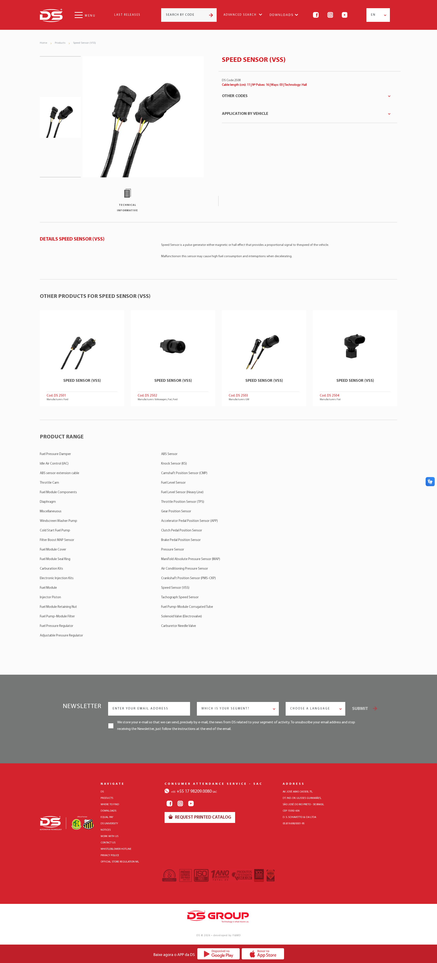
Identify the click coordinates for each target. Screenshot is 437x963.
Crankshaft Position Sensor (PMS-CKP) (188, 578)
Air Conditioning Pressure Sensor (184, 569)
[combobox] (378, 15)
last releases (127, 14)
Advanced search (240, 14)
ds (102, 791)
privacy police (110, 855)
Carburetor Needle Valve (178, 626)
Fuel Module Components (58, 492)
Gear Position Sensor (176, 511)
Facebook (316, 15)
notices (106, 830)
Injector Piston (50, 597)
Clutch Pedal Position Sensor (181, 530)
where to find (110, 804)
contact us (108, 842)
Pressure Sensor (172, 549)
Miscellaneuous (50, 511)
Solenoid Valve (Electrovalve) (181, 616)
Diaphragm (48, 502)
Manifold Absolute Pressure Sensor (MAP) (190, 559)
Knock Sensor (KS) (174, 463)
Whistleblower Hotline (116, 849)
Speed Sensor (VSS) (84, 43)
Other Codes (235, 96)
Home (43, 43)
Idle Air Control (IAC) (54, 463)
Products (60, 43)
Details (82, 358)
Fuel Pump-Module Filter (57, 616)
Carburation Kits (51, 569)
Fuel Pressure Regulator (56, 626)
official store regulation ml (120, 861)
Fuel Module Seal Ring (55, 559)
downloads (108, 811)
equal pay (107, 817)
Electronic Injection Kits (57, 578)
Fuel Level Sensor (173, 483)
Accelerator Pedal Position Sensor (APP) (189, 521)
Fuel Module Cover (53, 549)
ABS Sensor (169, 454)
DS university (109, 823)
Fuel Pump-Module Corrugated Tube (187, 607)
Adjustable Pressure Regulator (61, 635)
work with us (109, 836)
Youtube (344, 15)
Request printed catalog (202, 817)
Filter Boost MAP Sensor (57, 540)
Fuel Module (48, 588)
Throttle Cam (49, 483)
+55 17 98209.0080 (191, 791)
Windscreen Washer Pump (58, 521)
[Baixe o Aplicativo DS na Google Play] (218, 953)
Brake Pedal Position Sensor (181, 540)
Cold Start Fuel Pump (55, 530)
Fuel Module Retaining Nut (58, 607)
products (107, 798)
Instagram (330, 15)
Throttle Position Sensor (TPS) (182, 502)
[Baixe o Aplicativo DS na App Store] (263, 953)
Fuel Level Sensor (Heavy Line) (182, 492)
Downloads (281, 14)
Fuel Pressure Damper (55, 454)
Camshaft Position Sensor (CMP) (184, 473)
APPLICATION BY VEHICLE (245, 114)
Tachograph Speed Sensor (180, 597)
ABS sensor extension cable (59, 473)
